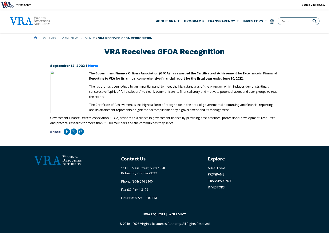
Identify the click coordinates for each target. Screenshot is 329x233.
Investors (253, 21)
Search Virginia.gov (313, 4)
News (93, 66)
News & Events (83, 38)
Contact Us (133, 159)
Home (43, 38)
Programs (194, 21)
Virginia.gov (23, 4)
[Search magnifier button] (314, 21)
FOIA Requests (154, 214)
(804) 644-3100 (142, 181)
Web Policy (177, 214)
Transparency (221, 21)
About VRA (166, 21)
